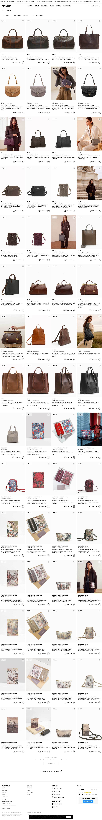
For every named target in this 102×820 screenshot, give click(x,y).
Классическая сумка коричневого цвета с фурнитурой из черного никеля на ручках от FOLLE (38, 157)
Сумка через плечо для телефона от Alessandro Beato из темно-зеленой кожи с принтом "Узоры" (89, 551)
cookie (42, 815)
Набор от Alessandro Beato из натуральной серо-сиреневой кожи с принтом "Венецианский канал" (37, 600)
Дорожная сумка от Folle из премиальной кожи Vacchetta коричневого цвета (63, 58)
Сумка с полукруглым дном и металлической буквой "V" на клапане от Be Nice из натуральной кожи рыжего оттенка (12, 107)
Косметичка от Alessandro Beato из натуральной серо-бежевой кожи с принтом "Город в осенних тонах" (62, 698)
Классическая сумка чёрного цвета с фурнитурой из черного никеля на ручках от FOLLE (63, 157)
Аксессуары (44, 5)
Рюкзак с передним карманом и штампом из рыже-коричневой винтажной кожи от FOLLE (63, 355)
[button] (4, 35)
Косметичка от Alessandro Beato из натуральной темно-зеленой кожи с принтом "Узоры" (62, 551)
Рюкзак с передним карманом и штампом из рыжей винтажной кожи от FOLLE (38, 354)
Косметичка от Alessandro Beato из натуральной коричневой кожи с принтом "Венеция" (63, 747)
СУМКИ (28, 790)
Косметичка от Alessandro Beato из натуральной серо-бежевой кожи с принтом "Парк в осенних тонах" (62, 649)
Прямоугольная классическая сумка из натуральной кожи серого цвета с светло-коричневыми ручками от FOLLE (63, 255)
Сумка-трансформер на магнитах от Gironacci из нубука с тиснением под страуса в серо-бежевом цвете (11, 453)
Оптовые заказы (6, 803)
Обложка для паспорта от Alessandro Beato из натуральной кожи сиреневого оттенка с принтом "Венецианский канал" (12, 600)
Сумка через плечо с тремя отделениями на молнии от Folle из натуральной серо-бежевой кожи (89, 157)
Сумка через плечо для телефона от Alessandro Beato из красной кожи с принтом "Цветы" (11, 502)
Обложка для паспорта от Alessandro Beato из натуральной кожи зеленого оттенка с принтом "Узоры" (11, 551)
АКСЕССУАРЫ (30, 792)
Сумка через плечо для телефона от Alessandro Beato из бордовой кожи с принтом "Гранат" (88, 502)
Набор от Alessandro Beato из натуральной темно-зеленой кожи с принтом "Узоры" (36, 551)
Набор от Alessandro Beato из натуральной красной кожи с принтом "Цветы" (62, 453)
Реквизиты (4, 797)
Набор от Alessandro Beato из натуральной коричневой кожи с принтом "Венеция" (38, 747)
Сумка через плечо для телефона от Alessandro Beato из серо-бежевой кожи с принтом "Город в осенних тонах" (89, 698)
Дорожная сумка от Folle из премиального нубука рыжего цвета (10, 58)
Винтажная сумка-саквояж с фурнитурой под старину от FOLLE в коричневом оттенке (63, 304)
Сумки (37, 5)
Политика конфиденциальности (34, 812)
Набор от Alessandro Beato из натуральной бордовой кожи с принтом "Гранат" (63, 502)
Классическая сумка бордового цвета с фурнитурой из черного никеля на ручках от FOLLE (12, 157)
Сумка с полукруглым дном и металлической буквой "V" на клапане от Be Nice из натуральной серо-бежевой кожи (38, 107)
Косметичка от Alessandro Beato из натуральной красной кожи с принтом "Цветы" (88, 453)
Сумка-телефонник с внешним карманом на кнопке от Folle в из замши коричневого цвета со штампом (12, 255)
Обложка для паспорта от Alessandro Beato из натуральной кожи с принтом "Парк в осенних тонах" (11, 649)
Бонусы (4, 799)
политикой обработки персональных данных (40, 818)
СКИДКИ (29, 794)
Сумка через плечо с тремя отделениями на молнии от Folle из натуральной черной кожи (37, 206)
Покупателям (67, 5)
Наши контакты (6, 808)
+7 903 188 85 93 (58, 791)
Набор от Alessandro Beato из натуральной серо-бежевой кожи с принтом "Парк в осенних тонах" (36, 649)
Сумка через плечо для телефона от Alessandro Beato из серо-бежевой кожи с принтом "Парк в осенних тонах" (89, 649)
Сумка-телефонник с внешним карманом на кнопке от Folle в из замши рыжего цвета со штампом (89, 206)
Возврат (4, 794)
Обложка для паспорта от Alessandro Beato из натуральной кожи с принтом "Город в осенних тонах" (11, 698)
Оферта (28, 814)
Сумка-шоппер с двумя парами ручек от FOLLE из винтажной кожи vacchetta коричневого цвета (63, 404)
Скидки (52, 5)
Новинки (30, 5)
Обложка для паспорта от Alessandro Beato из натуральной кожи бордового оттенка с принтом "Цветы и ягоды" (37, 502)
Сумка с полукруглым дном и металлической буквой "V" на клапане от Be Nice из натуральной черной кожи (89, 107)
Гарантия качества (7, 801)
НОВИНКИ (29, 788)
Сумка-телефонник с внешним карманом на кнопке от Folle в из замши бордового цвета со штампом (38, 255)
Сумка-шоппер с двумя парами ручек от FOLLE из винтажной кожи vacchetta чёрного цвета (88, 404)
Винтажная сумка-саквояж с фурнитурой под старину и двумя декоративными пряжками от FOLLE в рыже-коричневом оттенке (89, 305)
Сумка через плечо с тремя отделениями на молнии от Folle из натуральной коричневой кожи (12, 206)
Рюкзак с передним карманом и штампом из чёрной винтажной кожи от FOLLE (89, 354)
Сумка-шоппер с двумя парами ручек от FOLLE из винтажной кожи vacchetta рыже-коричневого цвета (38, 404)
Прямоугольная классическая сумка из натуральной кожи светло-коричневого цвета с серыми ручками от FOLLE (88, 255)
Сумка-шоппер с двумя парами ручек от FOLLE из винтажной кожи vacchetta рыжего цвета (11, 404)
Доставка (4, 790)
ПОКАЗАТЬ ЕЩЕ (51, 763)
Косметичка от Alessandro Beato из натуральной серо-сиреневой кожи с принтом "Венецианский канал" (62, 600)
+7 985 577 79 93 (58, 788)
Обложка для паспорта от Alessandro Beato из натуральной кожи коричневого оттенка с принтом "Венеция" (12, 747)
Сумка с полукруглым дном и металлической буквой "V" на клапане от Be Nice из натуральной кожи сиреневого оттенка (63, 107)
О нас (3, 788)
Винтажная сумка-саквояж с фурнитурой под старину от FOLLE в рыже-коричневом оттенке (38, 304)
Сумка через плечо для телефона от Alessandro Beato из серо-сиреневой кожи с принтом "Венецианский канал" (89, 600)
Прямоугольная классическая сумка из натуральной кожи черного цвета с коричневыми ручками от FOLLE (11, 304)
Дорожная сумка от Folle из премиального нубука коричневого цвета (38, 58)
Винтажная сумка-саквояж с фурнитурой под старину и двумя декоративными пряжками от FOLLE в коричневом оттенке (12, 355)
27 (61, 760)
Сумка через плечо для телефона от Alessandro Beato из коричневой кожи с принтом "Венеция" (88, 747)
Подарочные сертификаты (9, 805)
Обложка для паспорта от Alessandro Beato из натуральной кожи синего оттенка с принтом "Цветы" (37, 453)
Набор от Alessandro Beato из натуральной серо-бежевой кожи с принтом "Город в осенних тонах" (36, 698)
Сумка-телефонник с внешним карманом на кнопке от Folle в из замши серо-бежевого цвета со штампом (63, 206)
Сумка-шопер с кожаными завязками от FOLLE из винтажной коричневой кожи (88, 58)
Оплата (4, 792)
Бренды (58, 5)
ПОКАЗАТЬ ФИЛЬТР (6, 15)
